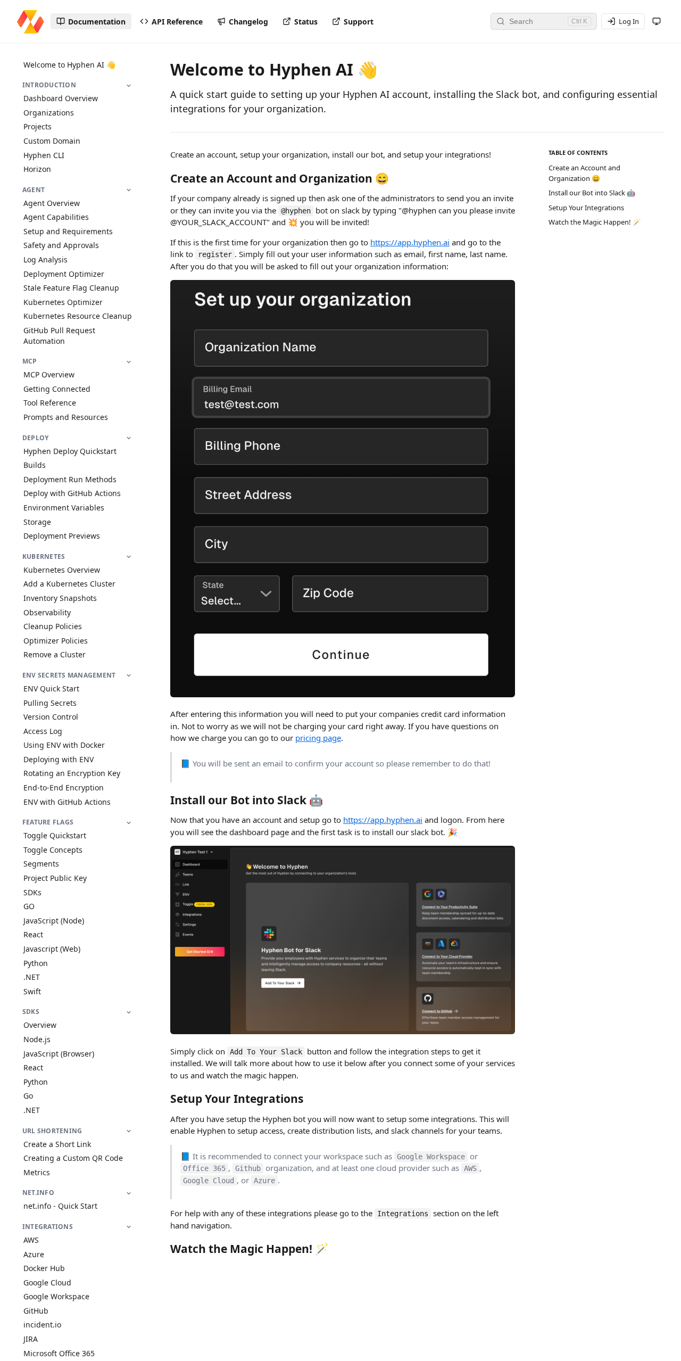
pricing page (318, 737)
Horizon (37, 169)
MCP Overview (48, 375)
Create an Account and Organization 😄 (584, 173)
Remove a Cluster (54, 655)
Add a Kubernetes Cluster (69, 584)
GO (29, 907)
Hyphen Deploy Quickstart (70, 451)
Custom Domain (51, 141)
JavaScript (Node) (53, 920)
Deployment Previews (61, 536)
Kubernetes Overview (61, 570)
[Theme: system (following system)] (656, 21)
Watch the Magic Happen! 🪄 (595, 222)
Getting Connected (56, 389)
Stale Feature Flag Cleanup (71, 288)
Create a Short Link (57, 1144)
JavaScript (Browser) (58, 1054)
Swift (32, 991)
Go (28, 1096)
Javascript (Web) (51, 949)
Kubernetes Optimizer (63, 302)
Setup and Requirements (68, 231)
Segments (41, 864)
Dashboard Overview (60, 99)
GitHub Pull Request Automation (59, 336)
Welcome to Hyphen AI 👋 (69, 65)
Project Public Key (55, 878)
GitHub (35, 1311)
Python (35, 963)
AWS (31, 1240)
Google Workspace (56, 1297)
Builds (34, 465)
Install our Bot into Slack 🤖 (592, 192)
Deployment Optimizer (63, 274)
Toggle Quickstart (54, 836)
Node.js (37, 1039)
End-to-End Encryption (63, 788)
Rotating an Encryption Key (71, 774)
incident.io (42, 1325)
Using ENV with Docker (64, 745)
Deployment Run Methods (70, 479)
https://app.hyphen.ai (410, 242)
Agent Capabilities (56, 217)
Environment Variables (63, 507)
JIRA (30, 1339)
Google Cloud (47, 1282)
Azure (33, 1254)
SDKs (32, 892)
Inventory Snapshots (60, 598)
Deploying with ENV (58, 759)
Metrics (36, 1172)
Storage (37, 522)
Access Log (42, 731)
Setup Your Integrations (586, 207)
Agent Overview (51, 203)
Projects (37, 127)
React (33, 935)
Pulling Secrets (50, 703)
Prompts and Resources (65, 417)
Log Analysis (45, 260)
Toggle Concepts (52, 850)
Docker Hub (44, 1269)
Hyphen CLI (43, 155)
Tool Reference (49, 403)
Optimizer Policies (55, 641)
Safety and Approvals (61, 246)
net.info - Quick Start (60, 1206)
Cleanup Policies (52, 627)
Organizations (48, 113)
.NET (31, 977)
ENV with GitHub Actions (67, 802)
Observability (47, 612)
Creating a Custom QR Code (73, 1158)
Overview (39, 1025)
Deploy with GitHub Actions (72, 494)
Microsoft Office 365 (59, 1353)
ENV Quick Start (51, 688)
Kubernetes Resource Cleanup (77, 316)
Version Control (50, 717)
